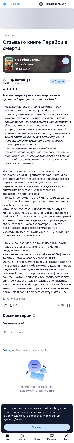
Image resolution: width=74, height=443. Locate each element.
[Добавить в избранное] (68, 305)
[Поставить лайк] (5, 305)
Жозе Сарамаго (25, 64)
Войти (6, 350)
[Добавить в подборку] (65, 60)
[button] (68, 81)
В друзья (59, 81)
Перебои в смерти (28, 60)
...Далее (17, 419)
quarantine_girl (21, 80)
